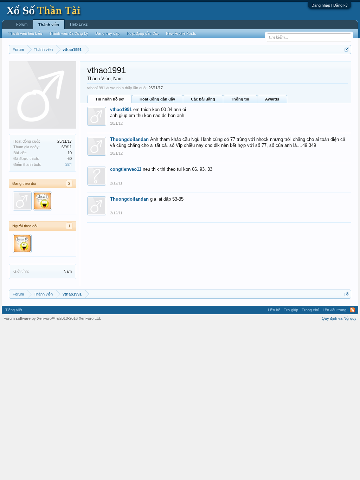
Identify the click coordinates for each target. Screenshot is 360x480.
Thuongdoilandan (129, 139)
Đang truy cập (107, 33)
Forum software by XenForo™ (52, 318)
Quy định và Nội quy (339, 318)
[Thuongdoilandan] (22, 201)
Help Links (79, 24)
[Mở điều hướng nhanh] (347, 49)
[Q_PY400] (42, 201)
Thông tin (240, 99)
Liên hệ (274, 310)
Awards (272, 99)
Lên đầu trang (334, 310)
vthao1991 (121, 109)
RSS (352, 309)
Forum (21, 24)
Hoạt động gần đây (157, 99)
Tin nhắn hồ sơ (109, 99)
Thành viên (48, 24)
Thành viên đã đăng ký (68, 33)
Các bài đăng (203, 99)
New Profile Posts (181, 33)
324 (68, 164)
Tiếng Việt (13, 310)
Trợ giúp (291, 310)
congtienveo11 (125, 169)
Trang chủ (310, 310)
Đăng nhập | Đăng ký (329, 5)
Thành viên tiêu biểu (25, 33)
